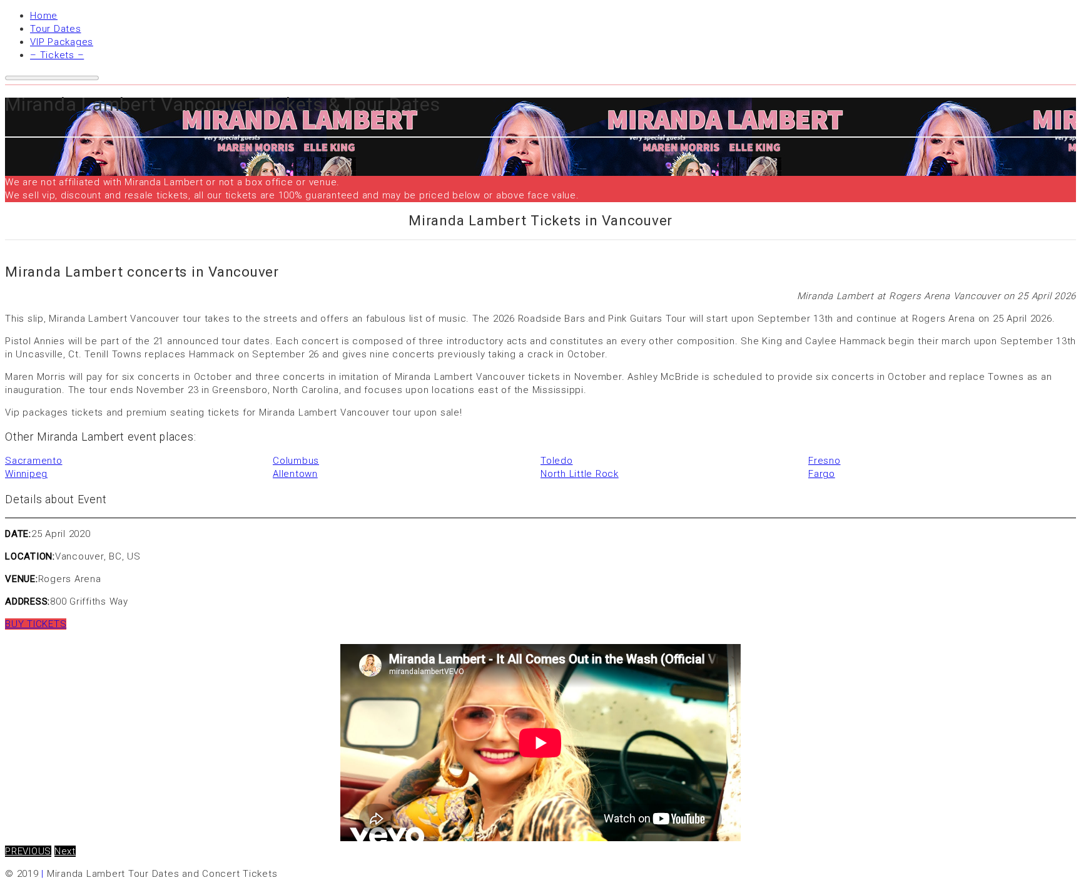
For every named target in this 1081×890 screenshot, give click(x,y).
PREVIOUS (28, 851)
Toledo (556, 460)
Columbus (296, 460)
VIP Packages (61, 42)
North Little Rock (579, 473)
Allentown (295, 473)
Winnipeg (26, 473)
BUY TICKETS (35, 624)
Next (65, 851)
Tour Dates (55, 28)
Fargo (821, 473)
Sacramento (34, 460)
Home (44, 15)
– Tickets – (57, 55)
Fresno (824, 460)
